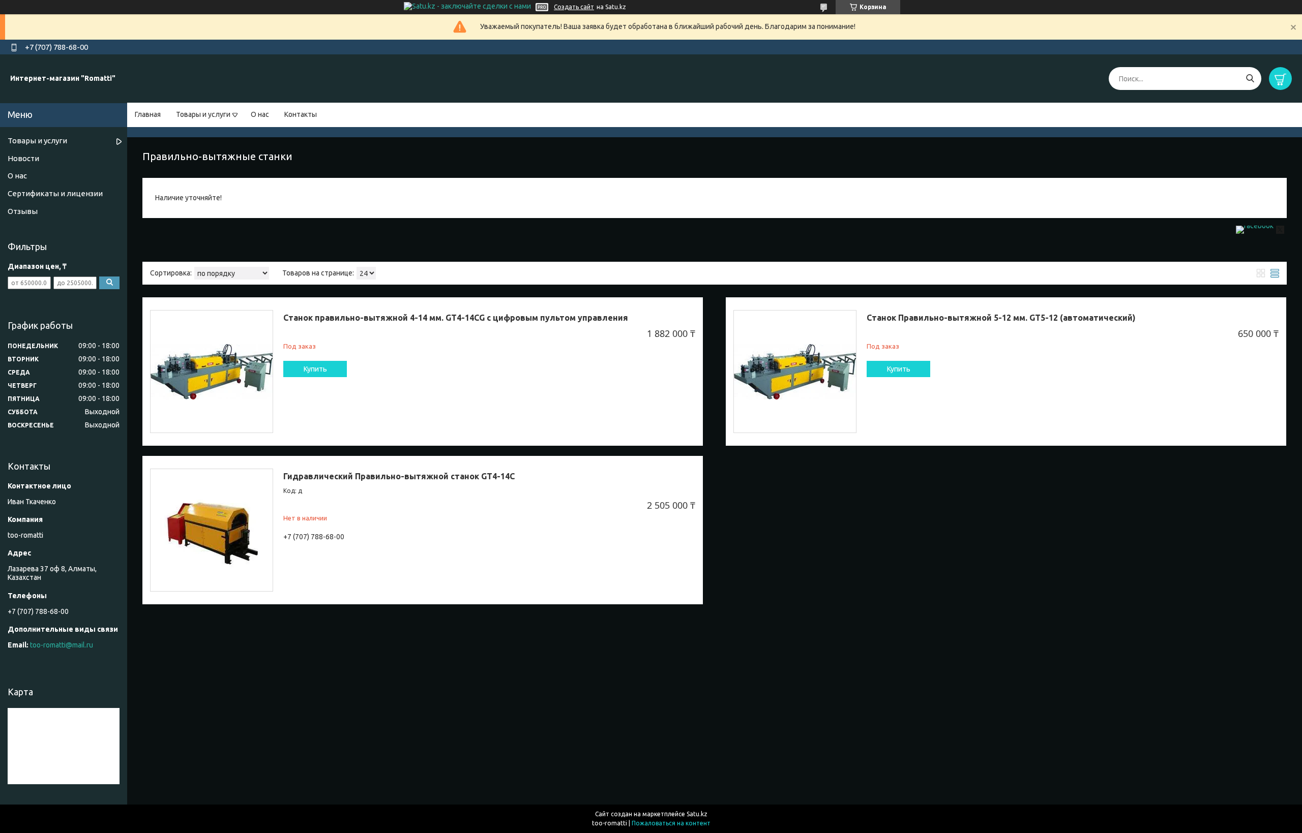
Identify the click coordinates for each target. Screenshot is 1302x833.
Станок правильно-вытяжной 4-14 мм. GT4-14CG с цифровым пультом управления (455, 317)
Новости (23, 158)
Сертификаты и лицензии (55, 193)
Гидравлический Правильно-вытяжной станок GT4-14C (399, 476)
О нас (260, 114)
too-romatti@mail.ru (61, 645)
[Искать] (1249, 78)
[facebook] (1255, 226)
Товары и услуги (203, 114)
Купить (315, 369)
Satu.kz (697, 814)
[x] (1280, 231)
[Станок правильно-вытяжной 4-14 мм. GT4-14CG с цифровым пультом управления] (211, 371)
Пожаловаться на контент (671, 823)
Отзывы (23, 211)
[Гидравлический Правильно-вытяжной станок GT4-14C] (211, 530)
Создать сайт (574, 7)
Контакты (300, 114)
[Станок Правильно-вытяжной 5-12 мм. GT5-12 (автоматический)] (794, 371)
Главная (148, 114)
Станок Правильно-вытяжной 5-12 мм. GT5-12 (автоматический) (1001, 317)
